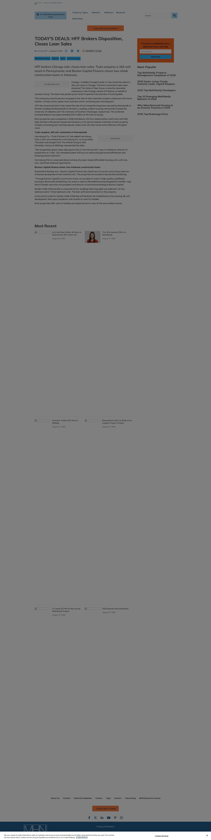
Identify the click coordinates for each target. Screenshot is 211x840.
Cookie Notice (81, 837)
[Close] (207, 835)
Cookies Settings (161, 836)
